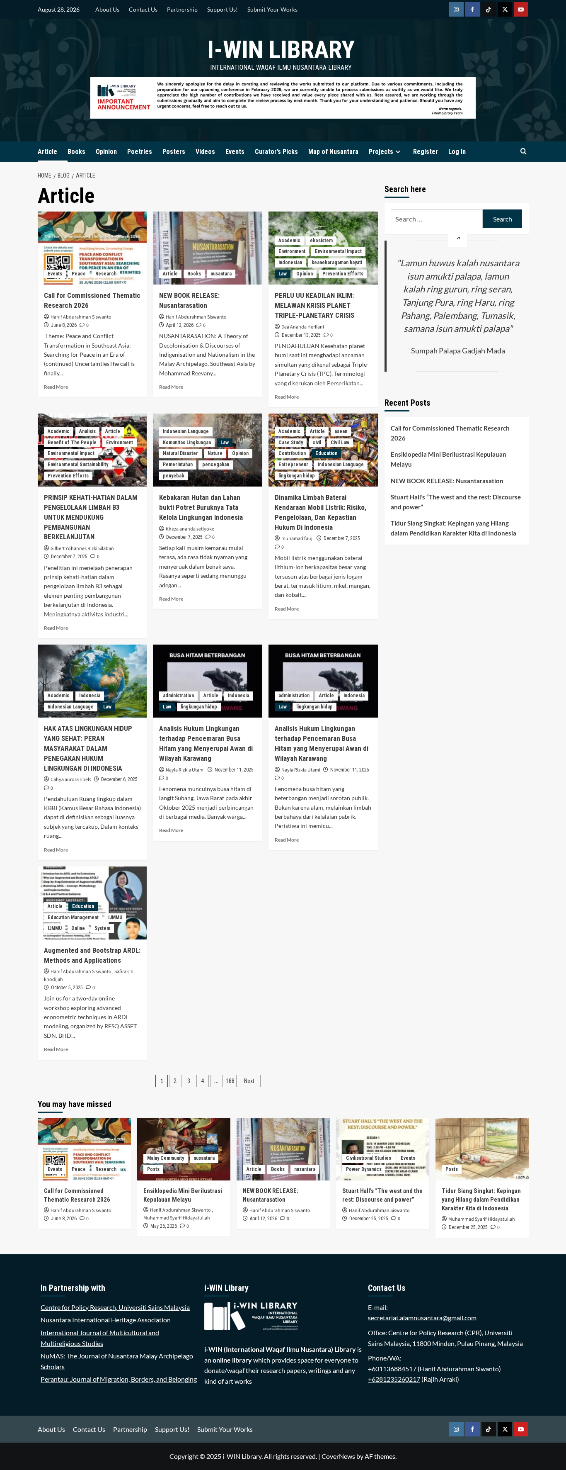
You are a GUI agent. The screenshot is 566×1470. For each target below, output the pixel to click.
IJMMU (115, 917)
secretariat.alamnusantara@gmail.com (422, 1318)
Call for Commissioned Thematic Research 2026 (450, 433)
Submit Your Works (272, 9)
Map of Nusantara (333, 152)
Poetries (139, 152)
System (102, 928)
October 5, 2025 (67, 988)
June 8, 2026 (64, 325)
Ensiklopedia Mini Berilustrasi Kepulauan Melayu (448, 459)
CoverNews (338, 1456)
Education (326, 453)
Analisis (87, 431)
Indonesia (89, 695)
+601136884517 (392, 1369)
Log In (457, 152)
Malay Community (165, 1158)
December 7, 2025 (69, 557)
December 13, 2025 (301, 335)
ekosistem (321, 240)
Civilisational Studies (368, 1158)
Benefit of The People (72, 442)
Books (76, 152)
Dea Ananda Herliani (302, 327)
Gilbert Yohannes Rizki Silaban (82, 548)
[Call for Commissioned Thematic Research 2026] (92, 248)
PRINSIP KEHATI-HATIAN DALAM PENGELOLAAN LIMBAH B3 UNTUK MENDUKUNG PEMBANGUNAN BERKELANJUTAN (91, 517)
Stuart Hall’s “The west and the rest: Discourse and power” (456, 502)
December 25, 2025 (368, 1219)
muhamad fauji (297, 538)
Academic (289, 240)
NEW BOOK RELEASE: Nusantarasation (447, 480)
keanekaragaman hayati (337, 262)
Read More (56, 387)
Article (47, 152)
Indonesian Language (186, 431)
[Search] (523, 151)
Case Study (290, 442)
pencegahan (215, 464)
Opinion (106, 152)
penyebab (173, 476)
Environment (291, 251)
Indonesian (290, 262)
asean (340, 431)
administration (178, 695)
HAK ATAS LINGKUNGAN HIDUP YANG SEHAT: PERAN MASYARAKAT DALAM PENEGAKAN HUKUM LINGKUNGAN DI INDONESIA (88, 748)
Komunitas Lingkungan (187, 442)
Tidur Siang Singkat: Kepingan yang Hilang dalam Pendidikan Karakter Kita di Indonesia (453, 528)
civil (316, 442)
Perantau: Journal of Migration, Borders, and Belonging (119, 1379)
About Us (107, 9)
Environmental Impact (338, 251)
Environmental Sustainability (78, 464)
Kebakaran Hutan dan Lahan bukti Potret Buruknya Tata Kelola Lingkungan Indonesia (201, 507)
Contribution (292, 453)
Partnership (182, 9)
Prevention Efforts (342, 274)
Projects (381, 152)
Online (78, 928)
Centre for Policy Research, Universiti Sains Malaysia (115, 1307)
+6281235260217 (394, 1379)
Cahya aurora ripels (71, 779)
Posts (153, 1169)
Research (105, 274)
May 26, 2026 (163, 1226)
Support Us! (222, 9)
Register (425, 152)
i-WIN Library (281, 49)
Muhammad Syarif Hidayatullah (176, 1218)
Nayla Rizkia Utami (185, 770)
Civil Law (340, 442)
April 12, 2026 (180, 325)
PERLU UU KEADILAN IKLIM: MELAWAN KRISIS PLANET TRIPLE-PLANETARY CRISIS (314, 305)
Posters (173, 152)
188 (230, 1081)
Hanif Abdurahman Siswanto (81, 317)
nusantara (221, 274)
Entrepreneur (293, 464)
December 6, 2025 (119, 779)
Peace (79, 274)
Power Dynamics (364, 1169)
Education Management (73, 917)
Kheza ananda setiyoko (190, 529)
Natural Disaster (180, 453)
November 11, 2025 (234, 770)
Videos (205, 152)
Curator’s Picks (276, 152)
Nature (215, 453)
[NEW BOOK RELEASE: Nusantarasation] (207, 248)
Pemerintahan (178, 464)
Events (234, 152)
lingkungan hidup (296, 476)
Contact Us (143, 9)
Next (249, 1081)
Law (282, 274)
